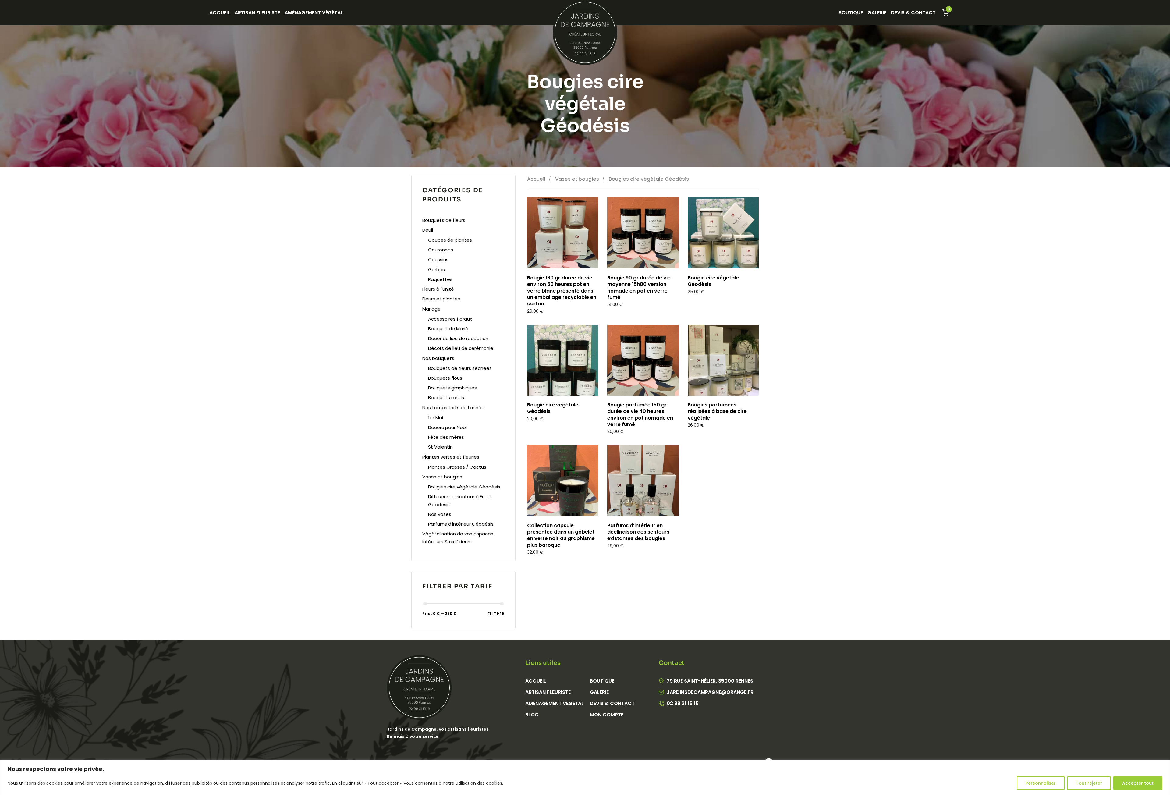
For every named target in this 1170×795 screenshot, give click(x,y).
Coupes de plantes (450, 240)
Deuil (427, 230)
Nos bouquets (438, 358)
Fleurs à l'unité (438, 289)
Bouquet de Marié (448, 328)
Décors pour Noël (447, 427)
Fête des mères (446, 437)
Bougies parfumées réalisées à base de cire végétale (717, 411)
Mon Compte (606, 714)
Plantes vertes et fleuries (450, 457)
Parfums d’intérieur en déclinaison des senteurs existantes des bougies (638, 532)
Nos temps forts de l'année (453, 407)
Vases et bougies (577, 179)
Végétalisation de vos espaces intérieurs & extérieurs (457, 538)
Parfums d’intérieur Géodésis (461, 524)
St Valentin (440, 447)
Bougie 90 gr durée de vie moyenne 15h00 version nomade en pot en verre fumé (639, 287)
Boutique (850, 12)
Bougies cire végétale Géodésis (464, 487)
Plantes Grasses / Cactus (457, 467)
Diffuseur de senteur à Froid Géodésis (459, 500)
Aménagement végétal (314, 12)
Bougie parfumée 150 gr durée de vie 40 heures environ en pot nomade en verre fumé (640, 414)
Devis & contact (612, 703)
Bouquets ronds (446, 397)
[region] (585, 777)
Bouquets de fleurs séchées (460, 368)
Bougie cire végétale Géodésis (713, 281)
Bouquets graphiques (452, 388)
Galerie (876, 12)
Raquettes (440, 279)
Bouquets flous (445, 378)
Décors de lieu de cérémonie (460, 348)
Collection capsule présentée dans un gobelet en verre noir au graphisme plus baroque (561, 535)
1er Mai (435, 417)
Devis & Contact (913, 12)
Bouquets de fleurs (443, 220)
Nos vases (439, 514)
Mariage (431, 309)
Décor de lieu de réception (458, 338)
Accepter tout (1138, 783)
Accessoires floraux (450, 319)
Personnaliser (1041, 783)
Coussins (438, 259)
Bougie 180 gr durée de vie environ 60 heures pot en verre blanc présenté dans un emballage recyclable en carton (561, 290)
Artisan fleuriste (257, 12)
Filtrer (496, 613)
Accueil (219, 12)
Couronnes (440, 250)
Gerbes (436, 269)
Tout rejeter (1089, 783)
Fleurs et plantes (441, 299)
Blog (532, 714)
